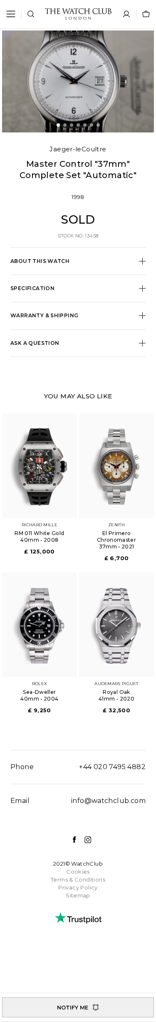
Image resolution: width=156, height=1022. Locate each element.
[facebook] (70, 839)
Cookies (78, 871)
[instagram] (84, 839)
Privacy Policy (77, 887)
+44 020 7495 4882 (112, 767)
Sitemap (78, 895)
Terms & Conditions (78, 879)
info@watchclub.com (108, 801)
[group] (78, 81)
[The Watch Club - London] (78, 14)
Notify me (72, 1007)
